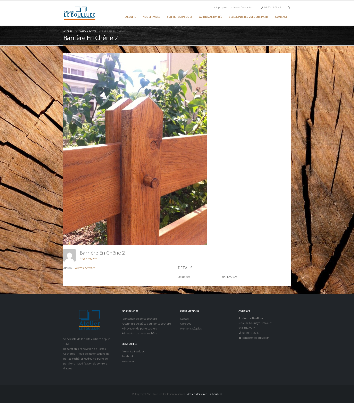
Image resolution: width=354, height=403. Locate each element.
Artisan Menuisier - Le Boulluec (204, 393)
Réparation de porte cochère (139, 333)
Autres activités (210, 17)
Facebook (127, 356)
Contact (281, 17)
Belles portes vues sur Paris (248, 17)
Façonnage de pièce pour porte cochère (146, 323)
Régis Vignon (88, 258)
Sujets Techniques (179, 17)
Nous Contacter (243, 7)
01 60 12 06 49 (272, 7)
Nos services (151, 17)
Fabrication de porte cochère (139, 318)
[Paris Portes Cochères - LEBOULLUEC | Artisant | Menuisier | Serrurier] (79, 13)
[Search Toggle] (289, 7)
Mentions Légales (191, 328)
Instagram (128, 361)
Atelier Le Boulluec (133, 351)
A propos (221, 7)
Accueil (130, 17)
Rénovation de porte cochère (140, 328)
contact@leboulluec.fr (255, 338)
